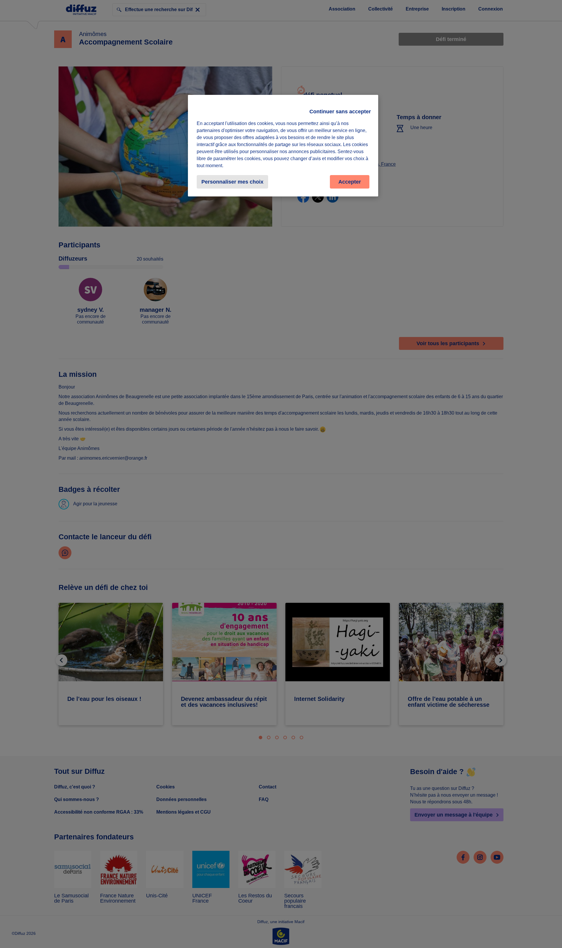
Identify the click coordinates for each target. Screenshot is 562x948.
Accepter (349, 182)
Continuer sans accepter (340, 111)
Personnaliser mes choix (232, 182)
